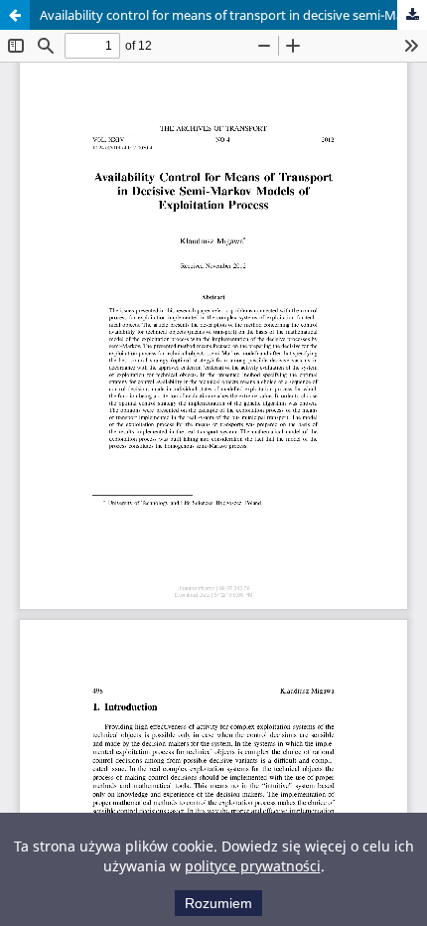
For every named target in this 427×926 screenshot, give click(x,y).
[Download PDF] (412, 15)
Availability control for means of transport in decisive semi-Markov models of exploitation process (233, 15)
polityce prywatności (253, 865)
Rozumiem (218, 903)
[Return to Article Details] (15, 15)
